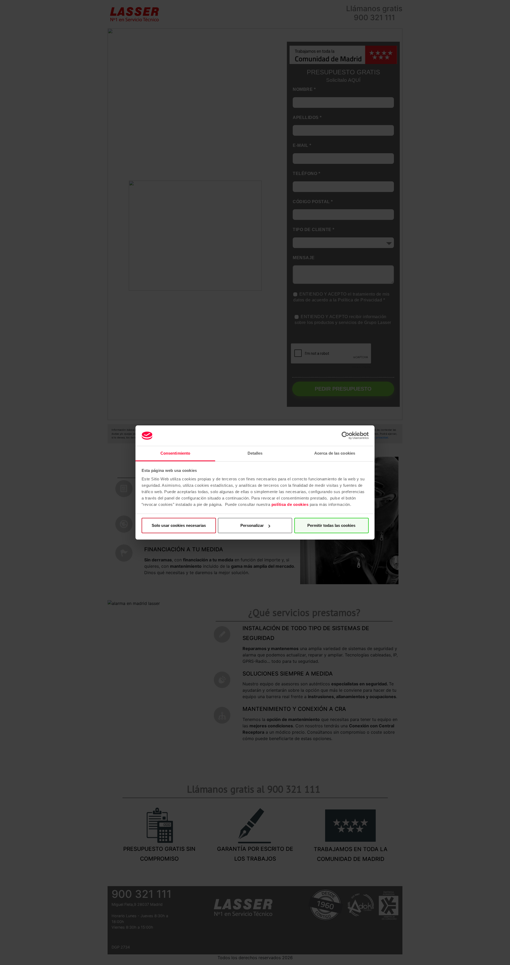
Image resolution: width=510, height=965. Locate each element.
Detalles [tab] (255, 453)
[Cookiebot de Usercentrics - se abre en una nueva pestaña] (345, 436)
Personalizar (252, 525)
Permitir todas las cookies (331, 525)
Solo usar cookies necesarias (179, 525)
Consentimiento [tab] (175, 453)
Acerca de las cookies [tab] (334, 453)
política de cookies (290, 504)
